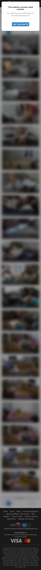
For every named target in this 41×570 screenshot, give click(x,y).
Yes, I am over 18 (20, 24)
